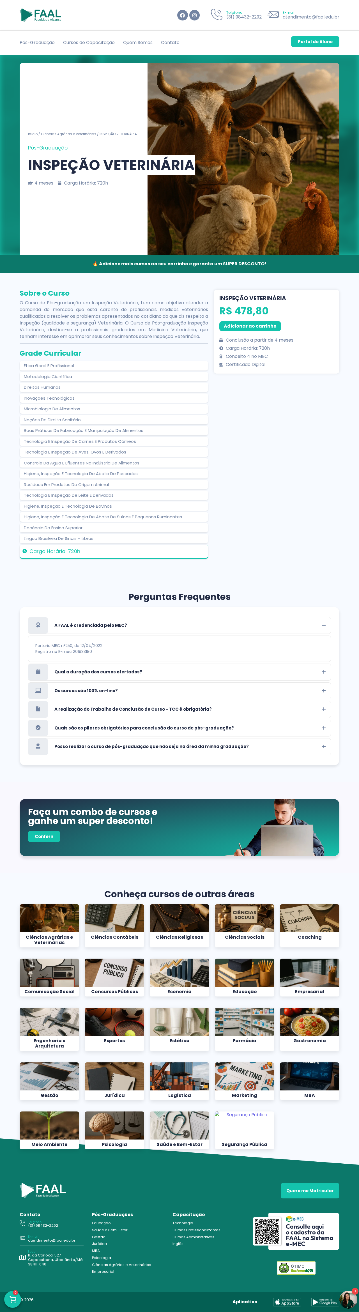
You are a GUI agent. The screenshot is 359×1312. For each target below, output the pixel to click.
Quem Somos (138, 42)
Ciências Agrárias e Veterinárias (68, 134)
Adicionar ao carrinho (250, 326)
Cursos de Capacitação (89, 42)
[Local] (22, 1258)
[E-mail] (273, 15)
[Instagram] (194, 15)
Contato (170, 42)
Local (32, 1251)
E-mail (288, 12)
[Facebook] (182, 15)
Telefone (234, 12)
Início (33, 134)
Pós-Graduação (37, 42)
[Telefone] (216, 15)
